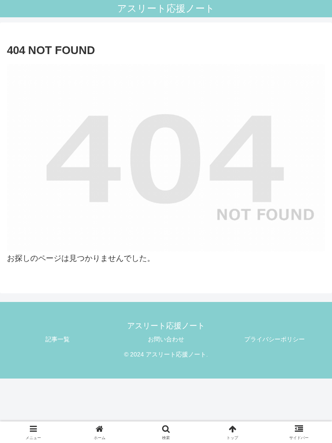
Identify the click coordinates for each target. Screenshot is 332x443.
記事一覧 (57, 339)
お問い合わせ (166, 339)
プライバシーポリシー (274, 339)
